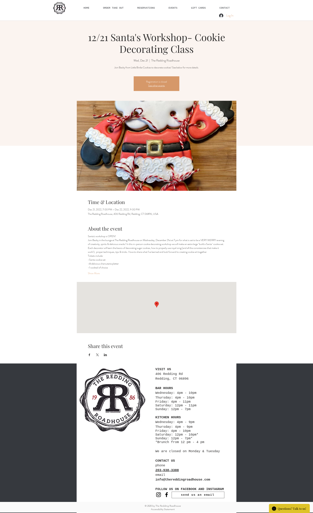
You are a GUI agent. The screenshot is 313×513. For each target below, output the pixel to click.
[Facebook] (166, 494)
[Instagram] (158, 494)
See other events (156, 85)
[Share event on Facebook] (89, 355)
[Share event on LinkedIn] (105, 355)
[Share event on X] (97, 355)
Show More (94, 273)
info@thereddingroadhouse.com (182, 480)
